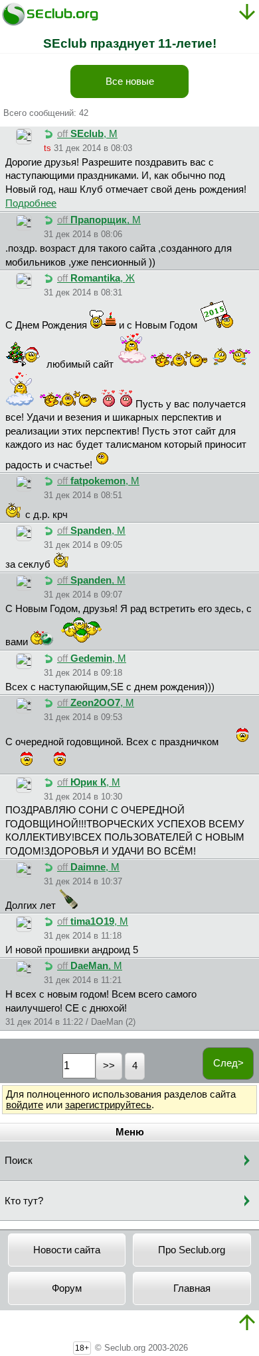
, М (87, 134)
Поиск (19, 1160)
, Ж (96, 278)
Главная (192, 1288)
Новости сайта (66, 1250)
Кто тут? (24, 1201)
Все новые (130, 81)
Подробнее (30, 203)
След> (228, 1063)
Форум (67, 1288)
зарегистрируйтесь (108, 1105)
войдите (24, 1105)
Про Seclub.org (191, 1250)
